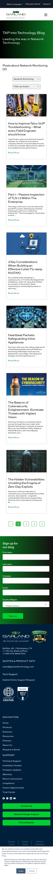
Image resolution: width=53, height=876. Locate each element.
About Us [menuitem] (7, 745)
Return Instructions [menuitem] (12, 778)
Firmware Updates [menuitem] (12, 770)
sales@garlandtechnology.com (18, 666)
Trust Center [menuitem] (9, 792)
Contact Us (26, 806)
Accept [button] (21, 871)
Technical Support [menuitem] (12, 761)
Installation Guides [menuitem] (12, 765)
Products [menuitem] (7, 727)
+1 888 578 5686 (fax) (14, 653)
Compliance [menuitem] (9, 783)
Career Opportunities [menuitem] (13, 787)
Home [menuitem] (6, 723)
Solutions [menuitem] (7, 731)
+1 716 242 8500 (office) (15, 650)
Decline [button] (32, 871)
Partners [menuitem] (7, 740)
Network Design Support (26, 814)
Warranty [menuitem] (7, 774)
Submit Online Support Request (19, 679)
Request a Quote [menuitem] (11, 749)
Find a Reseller (26, 823)
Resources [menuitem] (8, 736)
